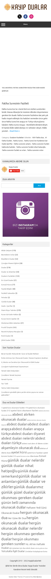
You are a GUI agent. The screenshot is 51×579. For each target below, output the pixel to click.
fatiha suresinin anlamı (22, 144)
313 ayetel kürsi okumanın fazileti (22, 410)
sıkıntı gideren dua (41, 548)
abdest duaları (17, 424)
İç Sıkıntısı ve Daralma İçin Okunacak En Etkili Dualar (20, 362)
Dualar (3, 267)
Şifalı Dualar (5, 340)
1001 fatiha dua (38, 137)
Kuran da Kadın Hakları (9, 314)
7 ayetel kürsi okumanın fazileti (13, 408)
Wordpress (37, 577)
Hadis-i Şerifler (7, 306)
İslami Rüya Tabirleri (8, 310)
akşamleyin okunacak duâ (20, 448)
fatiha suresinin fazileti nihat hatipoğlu (31, 147)
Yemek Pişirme (6, 379)
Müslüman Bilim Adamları (10, 323)
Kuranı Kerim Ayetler (9, 319)
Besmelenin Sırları (8, 255)
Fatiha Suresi (18, 141)
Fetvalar (4, 297)
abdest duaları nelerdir (18, 438)
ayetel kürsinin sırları (23, 456)
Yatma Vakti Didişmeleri (10, 388)
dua (31, 456)
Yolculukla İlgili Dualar (13, 551)
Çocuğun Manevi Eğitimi (10, 263)
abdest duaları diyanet (28, 434)
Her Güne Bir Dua (17, 518)
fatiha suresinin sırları (35, 150)
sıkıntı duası (30, 548)
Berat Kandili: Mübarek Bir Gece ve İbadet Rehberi (20, 354)
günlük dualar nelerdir (26, 460)
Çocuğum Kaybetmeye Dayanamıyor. (15, 366)
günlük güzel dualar (17, 492)
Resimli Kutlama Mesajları (11, 332)
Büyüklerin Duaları (8, 259)
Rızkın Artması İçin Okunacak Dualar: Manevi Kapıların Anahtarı (24, 358)
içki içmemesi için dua (17, 548)
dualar (36, 456)
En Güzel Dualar (7, 280)
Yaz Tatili (4, 384)
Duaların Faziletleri (17, 137)
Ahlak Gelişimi (6, 250)
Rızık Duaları (6, 336)
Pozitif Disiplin (6, 327)
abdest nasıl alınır (28, 443)
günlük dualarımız (28, 487)
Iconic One (13, 577)
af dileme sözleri (42, 443)
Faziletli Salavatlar (8, 293)
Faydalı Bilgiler (6, 289)
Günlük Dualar (6, 302)
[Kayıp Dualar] (25, 11)
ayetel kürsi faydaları (35, 453)
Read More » (15, 131)
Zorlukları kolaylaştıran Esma (36, 551)
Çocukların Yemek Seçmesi (11, 375)
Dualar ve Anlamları (8, 272)
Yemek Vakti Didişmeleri (10, 371)
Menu (25, 24)
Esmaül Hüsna (6, 285)
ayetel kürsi (19, 452)
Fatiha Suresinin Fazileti (15, 103)
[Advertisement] (25, 57)
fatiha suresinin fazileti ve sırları (14, 150)
